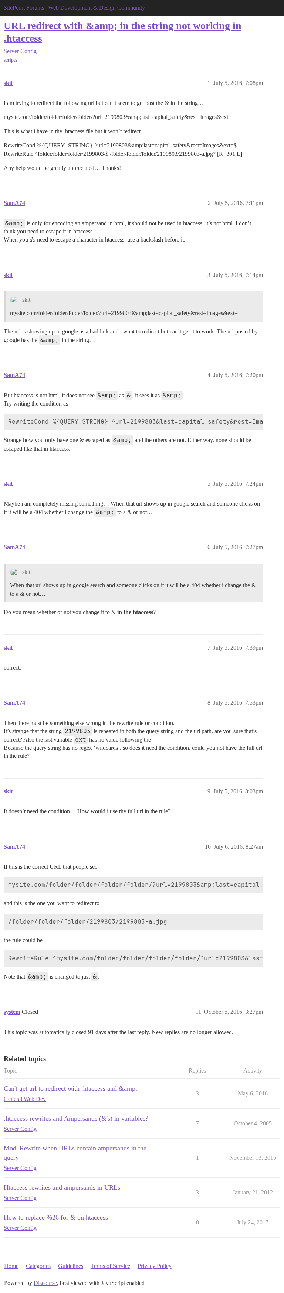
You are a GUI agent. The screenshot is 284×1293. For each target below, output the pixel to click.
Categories (38, 1266)
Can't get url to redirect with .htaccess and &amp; (70, 1088)
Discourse (45, 1283)
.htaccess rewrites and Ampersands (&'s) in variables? (76, 1118)
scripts (10, 60)
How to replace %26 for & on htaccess (56, 1217)
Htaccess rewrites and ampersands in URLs (62, 1187)
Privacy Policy (155, 1266)
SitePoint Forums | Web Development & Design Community (74, 7)
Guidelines (70, 1266)
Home (11, 1266)
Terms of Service (110, 1266)
